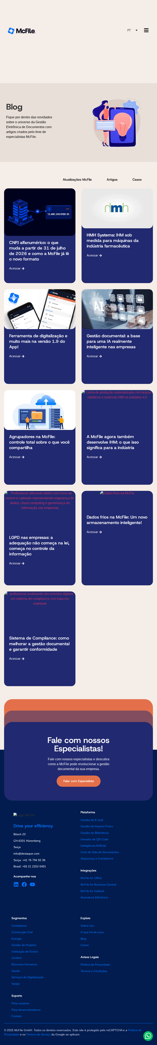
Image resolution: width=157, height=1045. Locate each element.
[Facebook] (24, 884)
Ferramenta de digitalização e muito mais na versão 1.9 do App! (38, 341)
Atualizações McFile (77, 179)
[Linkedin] (16, 884)
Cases (137, 179)
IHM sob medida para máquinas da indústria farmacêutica (113, 240)
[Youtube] (32, 884)
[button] (132, 30)
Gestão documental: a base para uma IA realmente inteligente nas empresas (113, 341)
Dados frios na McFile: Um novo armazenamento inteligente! (117, 519)
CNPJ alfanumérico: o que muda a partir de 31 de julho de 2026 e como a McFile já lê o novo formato (39, 251)
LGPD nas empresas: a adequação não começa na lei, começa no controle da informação (39, 546)
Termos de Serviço (38, 1034)
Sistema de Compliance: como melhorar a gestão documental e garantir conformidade (39, 643)
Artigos (112, 179)
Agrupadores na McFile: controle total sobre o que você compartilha (39, 442)
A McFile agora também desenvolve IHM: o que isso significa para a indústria (113, 442)
